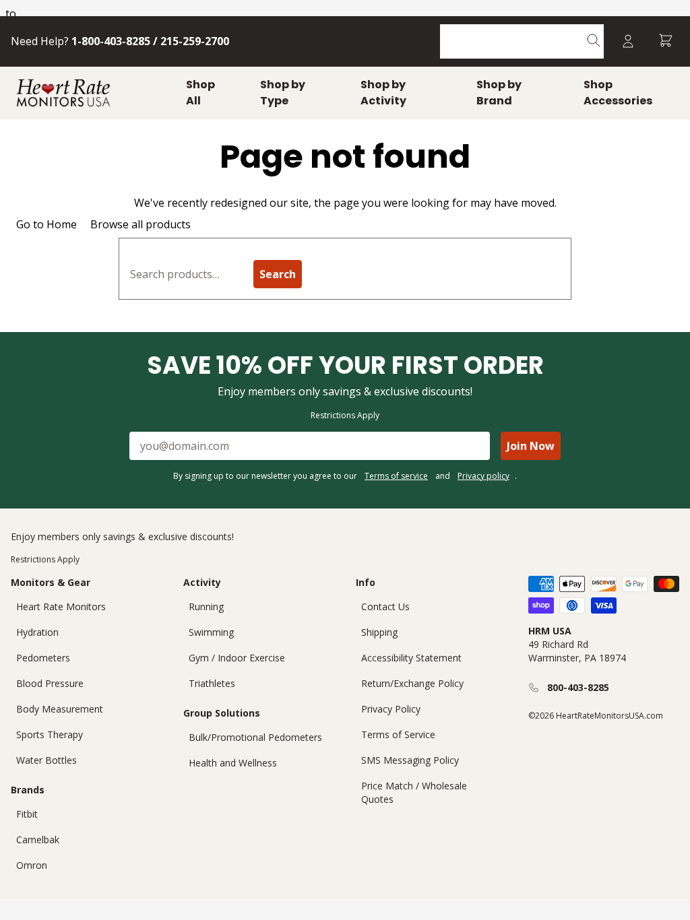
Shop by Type (282, 92)
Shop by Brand (499, 92)
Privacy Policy (390, 708)
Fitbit (27, 814)
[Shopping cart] (665, 41)
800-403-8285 (578, 687)
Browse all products (140, 224)
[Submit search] (594, 41)
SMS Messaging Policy (410, 760)
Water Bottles (46, 760)
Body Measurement (59, 708)
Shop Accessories (618, 92)
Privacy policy (483, 476)
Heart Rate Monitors (61, 606)
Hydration (37, 632)
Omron (31, 865)
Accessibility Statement (411, 657)
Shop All (200, 92)
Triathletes (212, 683)
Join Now (531, 445)
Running (206, 606)
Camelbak (37, 839)
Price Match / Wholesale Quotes (414, 792)
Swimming (211, 632)
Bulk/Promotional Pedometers (255, 737)
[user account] (628, 41)
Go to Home (46, 224)
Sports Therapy (49, 734)
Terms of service (396, 476)
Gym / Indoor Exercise (237, 657)
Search (277, 274)
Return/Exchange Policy (412, 683)
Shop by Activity (383, 92)
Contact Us (385, 606)
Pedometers (43, 657)
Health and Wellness (233, 762)
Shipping (379, 632)
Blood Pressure (50, 683)
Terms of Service (398, 734)
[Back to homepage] (63, 93)
